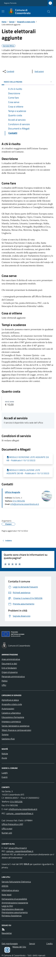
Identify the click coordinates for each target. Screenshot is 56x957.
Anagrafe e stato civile (26, 21)
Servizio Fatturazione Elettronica (16, 881)
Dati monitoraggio (10, 943)
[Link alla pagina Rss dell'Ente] (3, 929)
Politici (4, 680)
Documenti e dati (9, 663)
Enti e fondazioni (9, 667)
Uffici (4, 685)
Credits (49, 943)
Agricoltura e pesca (10, 700)
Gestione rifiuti (8, 738)
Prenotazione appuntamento (15, 912)
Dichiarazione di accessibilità (14, 899)
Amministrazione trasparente (15, 902)
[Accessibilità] (7, 950)
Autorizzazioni (8, 708)
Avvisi (4, 758)
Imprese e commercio (11, 721)
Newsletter (7, 933)
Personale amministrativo (13, 676)
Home (4, 21)
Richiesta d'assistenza (11, 915)
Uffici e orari (7, 828)
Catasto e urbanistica (11, 712)
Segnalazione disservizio (12, 909)
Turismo (5, 734)
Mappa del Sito (19, 946)
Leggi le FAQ (7, 906)
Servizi (11, 21)
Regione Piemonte (10, 3)
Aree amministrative (11, 659)
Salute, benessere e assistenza (15, 725)
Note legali (6, 894)
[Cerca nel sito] (47, 11)
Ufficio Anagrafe (12, 492)
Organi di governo (10, 672)
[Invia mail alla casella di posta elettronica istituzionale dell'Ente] (23, 809)
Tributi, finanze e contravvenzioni (16, 730)
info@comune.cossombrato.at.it (24, 504)
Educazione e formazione (13, 717)
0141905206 (19, 500)
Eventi (4, 777)
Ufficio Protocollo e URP (12, 824)
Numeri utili (7, 832)
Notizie (5, 753)
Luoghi (5, 772)
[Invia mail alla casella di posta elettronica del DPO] (18, 848)
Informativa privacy (10, 890)
